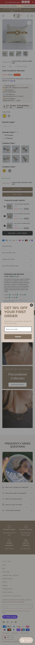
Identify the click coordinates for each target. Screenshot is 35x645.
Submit (18, 337)
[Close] (31, 305)
